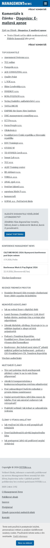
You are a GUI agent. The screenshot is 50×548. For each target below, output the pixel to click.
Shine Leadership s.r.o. (15, 86)
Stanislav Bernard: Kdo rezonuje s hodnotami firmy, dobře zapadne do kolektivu (25, 294)
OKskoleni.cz (10, 130)
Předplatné (7, 507)
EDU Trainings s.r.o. (13, 143)
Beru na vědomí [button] (25, 543)
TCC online (9, 62)
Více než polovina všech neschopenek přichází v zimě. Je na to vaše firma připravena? (22, 373)
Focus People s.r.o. (13, 125)
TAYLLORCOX (11, 105)
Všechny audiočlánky (12, 358)
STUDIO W (9, 147)
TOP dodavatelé (10, 52)
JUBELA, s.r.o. (10, 177)
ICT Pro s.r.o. (10, 120)
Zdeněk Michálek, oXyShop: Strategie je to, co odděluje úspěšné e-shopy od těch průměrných (26, 328)
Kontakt (6, 517)
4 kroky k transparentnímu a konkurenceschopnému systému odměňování (25, 383)
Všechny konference (11, 277)
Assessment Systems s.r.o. (16, 57)
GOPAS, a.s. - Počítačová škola (18, 201)
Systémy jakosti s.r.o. (14, 186)
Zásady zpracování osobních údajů (18, 512)
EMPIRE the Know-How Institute (20, 110)
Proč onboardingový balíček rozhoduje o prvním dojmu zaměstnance (23, 390)
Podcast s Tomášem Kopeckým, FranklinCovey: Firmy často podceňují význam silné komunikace (22, 339)
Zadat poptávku (14, 234)
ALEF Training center (14, 167)
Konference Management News (18, 245)
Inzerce (5, 502)
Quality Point (10, 76)
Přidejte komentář (15, 38)
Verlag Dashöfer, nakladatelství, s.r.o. (22, 101)
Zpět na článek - (24, 30)
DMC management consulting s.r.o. (21, 115)
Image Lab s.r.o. (11, 157)
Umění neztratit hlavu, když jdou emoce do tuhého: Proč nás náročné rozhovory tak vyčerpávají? (24, 400)
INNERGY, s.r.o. (11, 91)
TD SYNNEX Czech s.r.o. (15, 152)
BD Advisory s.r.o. (12, 172)
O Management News (12, 491)
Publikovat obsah (10, 497)
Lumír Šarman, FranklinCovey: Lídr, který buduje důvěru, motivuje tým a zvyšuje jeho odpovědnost (24, 317)
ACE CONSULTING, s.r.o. (15, 72)
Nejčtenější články (12, 365)
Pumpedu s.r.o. (11, 67)
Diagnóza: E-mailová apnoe (19, 20)
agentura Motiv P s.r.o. (15, 191)
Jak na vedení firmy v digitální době (21, 309)
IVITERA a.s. (25, 467)
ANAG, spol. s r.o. (12, 181)
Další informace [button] (20, 536)
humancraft (10, 196)
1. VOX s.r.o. (9, 81)
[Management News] (16, 3)
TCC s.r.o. (8, 162)
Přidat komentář (37, 9)
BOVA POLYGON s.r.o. (14, 96)
